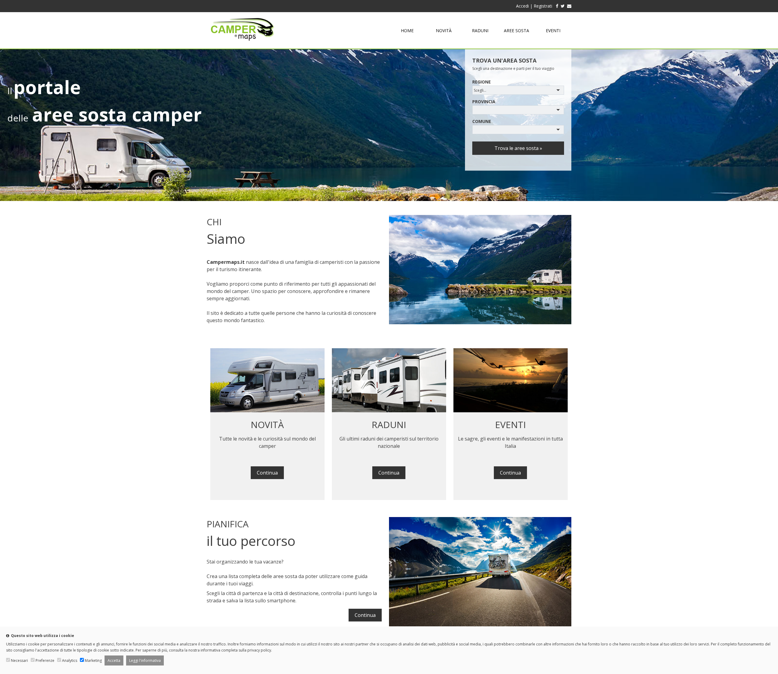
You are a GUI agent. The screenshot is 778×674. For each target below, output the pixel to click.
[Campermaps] (242, 43)
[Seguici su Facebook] (555, 6)
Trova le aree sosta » (518, 148)
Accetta (114, 660)
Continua (267, 472)
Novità (444, 30)
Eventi (553, 30)
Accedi (522, 6)
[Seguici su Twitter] (562, 6)
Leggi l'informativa (145, 660)
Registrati (543, 6)
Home (407, 30)
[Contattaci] (569, 6)
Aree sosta (516, 30)
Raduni (480, 30)
